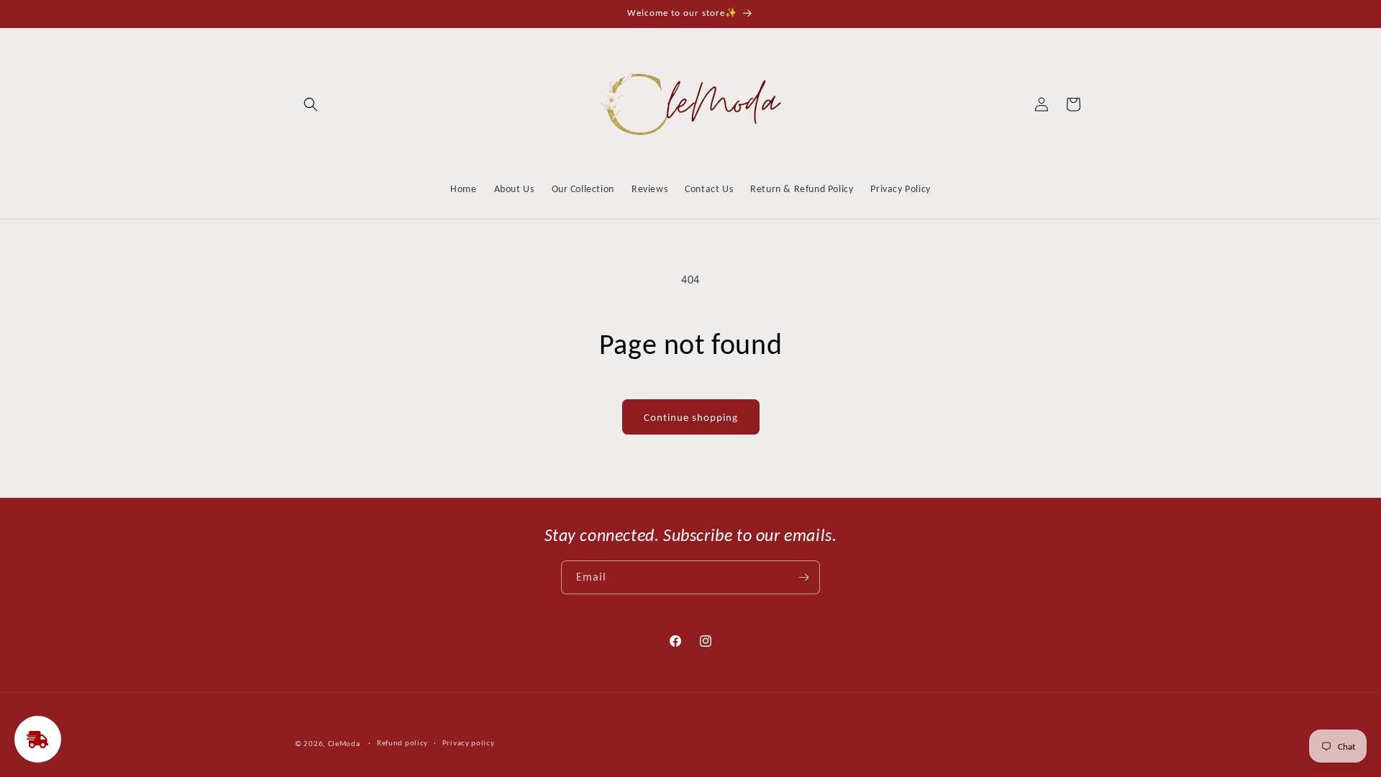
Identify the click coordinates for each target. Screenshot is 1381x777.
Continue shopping (691, 417)
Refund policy (402, 743)
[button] (311, 104)
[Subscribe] (803, 577)
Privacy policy (468, 743)
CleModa (344, 743)
